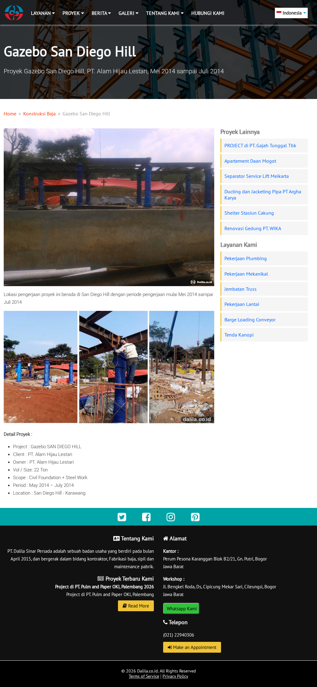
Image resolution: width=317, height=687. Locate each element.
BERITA (100, 13)
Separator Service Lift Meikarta (256, 176)
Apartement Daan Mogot (250, 161)
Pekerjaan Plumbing (245, 258)
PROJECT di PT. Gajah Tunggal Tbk (260, 145)
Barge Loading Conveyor (250, 319)
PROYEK (72, 13)
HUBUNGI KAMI (207, 13)
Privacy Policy (175, 676)
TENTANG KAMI (163, 13)
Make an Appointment (194, 647)
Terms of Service (144, 676)
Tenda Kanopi (239, 335)
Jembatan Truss (240, 289)
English (284, 23)
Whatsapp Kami (181, 609)
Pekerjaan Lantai (241, 304)
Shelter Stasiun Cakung (249, 213)
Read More (138, 606)
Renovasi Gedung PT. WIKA (252, 228)
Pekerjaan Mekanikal (246, 274)
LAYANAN (41, 13)
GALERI (127, 13)
